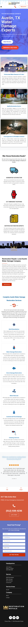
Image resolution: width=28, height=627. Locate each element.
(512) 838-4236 (14, 510)
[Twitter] (14, 617)
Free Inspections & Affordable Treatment (14, 136)
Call (7, 489)
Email (21, 489)
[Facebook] (10, 617)
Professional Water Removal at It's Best (14, 74)
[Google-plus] (17, 617)
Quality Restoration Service (14, 106)
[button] (23, 6)
